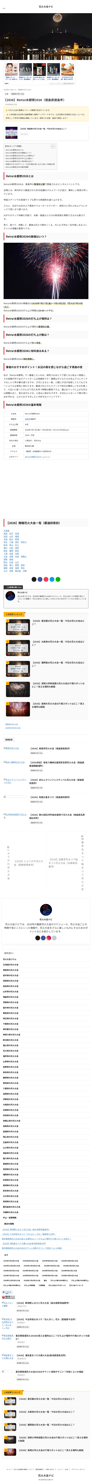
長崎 (17, 567)
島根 (11, 559)
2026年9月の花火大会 (50, 1275)
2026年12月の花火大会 (32, 1280)
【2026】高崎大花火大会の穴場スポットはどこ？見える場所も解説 (50, 1450)
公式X (66, 1469)
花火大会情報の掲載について (23, 1469)
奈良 (17, 556)
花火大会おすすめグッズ (57, 1285)
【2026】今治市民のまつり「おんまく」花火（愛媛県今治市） (29, 1234)
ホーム (8, 1469)
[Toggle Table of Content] (52, 146)
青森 (5, 533)
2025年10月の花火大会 (69, 1261)
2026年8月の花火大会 (30, 1275)
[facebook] (40, 579)
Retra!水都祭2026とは (14, 150)
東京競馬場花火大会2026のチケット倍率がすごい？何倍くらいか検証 (32, 1248)
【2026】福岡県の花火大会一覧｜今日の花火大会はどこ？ (46, 1424)
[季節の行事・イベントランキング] (8, 1297)
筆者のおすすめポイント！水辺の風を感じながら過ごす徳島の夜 (30, 164)
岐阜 (5, 550)
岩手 (11, 533)
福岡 (5, 567)
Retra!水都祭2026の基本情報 (17, 167)
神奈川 (24, 542)
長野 (17, 547)
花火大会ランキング (76, 1285)
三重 (5, 553)
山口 (17, 562)
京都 (17, 553)
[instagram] (23, 605)
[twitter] (34, 579)
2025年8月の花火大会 (30, 1261)
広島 (11, 562)
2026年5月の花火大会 (50, 1270)
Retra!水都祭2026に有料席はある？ (19, 161)
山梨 (11, 547)
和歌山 (24, 556)
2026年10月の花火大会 (69, 1275)
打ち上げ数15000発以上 (80, 1280)
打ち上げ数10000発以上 (59, 1280)
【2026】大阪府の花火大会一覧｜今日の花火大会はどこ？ (46, 1411)
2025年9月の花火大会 (50, 1261)
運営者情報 (39, 1469)
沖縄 (25, 570)
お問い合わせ (50, 1469)
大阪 (5, 556)
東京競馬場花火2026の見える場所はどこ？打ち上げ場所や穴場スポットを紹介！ (36, 1238)
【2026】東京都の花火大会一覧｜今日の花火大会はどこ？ (46, 1398)
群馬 (17, 539)
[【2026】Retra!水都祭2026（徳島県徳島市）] (52, 579)
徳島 (5, 565)
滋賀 (11, 553)
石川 (17, 544)
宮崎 (11, 570)
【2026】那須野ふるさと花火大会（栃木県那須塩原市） (26, 1229)
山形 (11, 536)
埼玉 (5, 542)
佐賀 (11, 567)
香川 (11, 565)
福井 (5, 547)
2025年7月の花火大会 (11, 1261)
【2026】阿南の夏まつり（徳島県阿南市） (50, 797)
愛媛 (17, 565)
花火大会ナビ (46, 6)
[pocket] (46, 579)
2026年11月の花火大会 (11, 1280)
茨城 (5, 539)
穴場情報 (42, 1285)
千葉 (11, 542)
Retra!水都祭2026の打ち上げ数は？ (19, 158)
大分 (5, 570)
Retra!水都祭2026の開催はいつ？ (19, 152)
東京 (17, 542)
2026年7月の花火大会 (12, 728)
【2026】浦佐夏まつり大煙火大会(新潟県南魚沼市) (24, 1243)
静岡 (11, 550)
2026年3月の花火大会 (11, 1270)
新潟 (5, 544)
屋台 (45, 1280)
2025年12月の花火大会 (32, 1266)
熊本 (23, 567)
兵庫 (11, 556)
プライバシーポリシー (78, 1469)
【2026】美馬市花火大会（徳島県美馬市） (50, 748)
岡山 (5, 562)
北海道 (6, 530)
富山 (11, 544)
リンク (59, 1469)
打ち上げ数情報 (29, 1285)
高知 (23, 565)
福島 (17, 536)
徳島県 (27, 419)
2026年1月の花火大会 (52, 1266)
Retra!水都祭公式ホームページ (37, 456)
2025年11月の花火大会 (11, 1266)
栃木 (11, 539)
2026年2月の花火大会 (71, 1266)
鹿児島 (18, 570)
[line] (58, 579)
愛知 (17, 550)
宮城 (17, 533)
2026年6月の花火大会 (69, 1270)
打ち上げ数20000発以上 (12, 1285)
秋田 (5, 536)
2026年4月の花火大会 (30, 1270)
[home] (25, 605)
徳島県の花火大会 (11, 724)
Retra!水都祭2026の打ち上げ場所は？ (20, 155)
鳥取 (5, 559)
